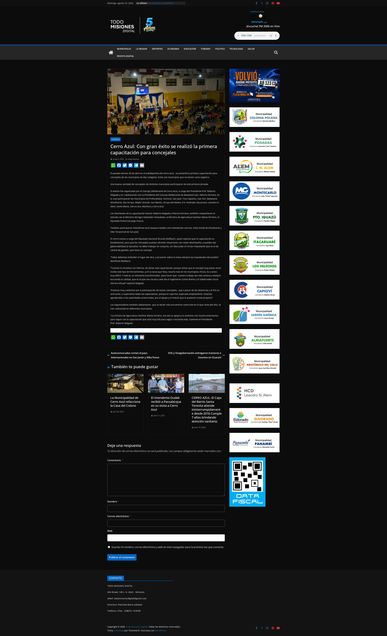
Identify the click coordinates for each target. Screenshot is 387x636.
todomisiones (133, 159)
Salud (251, 48)
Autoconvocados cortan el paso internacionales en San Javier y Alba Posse (135, 355)
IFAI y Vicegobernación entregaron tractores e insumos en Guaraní (194, 355)
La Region (141, 48)
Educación (190, 48)
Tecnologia (236, 48)
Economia (173, 48)
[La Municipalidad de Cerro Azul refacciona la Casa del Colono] (125, 376)
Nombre (113, 501)
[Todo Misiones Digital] (111, 52)
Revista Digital (125, 56)
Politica (220, 48)
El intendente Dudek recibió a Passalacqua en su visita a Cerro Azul (166, 404)
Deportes (157, 48)
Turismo (205, 48)
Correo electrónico (119, 516)
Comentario (115, 460)
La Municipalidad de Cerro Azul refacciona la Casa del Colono (125, 402)
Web (109, 531)
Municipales (124, 48)
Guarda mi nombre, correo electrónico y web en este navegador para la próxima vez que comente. (167, 547)
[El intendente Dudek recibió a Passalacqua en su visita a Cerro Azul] (166, 376)
